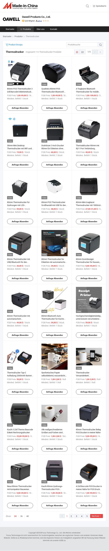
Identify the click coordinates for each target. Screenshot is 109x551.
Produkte (27, 29)
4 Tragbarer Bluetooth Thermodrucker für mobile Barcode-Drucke (87, 91)
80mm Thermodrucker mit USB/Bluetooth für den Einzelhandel (18, 262)
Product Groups (15, 44)
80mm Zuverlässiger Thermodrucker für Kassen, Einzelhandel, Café (88, 262)
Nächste (95, 516)
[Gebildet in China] (21, 5)
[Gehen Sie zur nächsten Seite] (100, 52)
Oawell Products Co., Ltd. (36, 16)
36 (21, 516)
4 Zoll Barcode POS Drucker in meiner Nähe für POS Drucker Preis (89, 489)
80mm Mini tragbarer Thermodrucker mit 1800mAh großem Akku (89, 205)
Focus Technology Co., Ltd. (52, 533)
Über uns (40, 29)
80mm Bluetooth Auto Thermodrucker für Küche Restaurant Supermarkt (52, 318)
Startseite (10, 29)
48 (27, 516)
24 (15, 516)
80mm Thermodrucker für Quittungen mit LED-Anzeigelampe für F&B (18, 205)
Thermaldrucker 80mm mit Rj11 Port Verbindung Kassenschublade (87, 148)
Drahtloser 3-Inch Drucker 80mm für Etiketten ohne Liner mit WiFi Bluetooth (52, 148)
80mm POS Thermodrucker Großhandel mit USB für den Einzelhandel (53, 205)
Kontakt (53, 29)
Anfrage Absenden (20, 108)
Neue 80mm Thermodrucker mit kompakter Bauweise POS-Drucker (19, 489)
